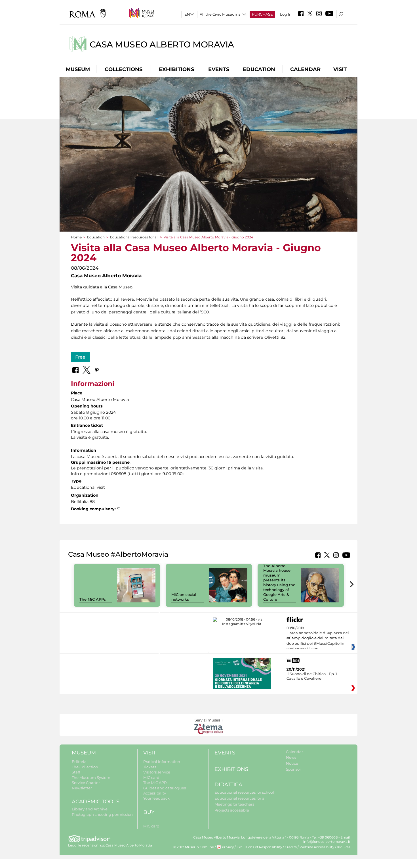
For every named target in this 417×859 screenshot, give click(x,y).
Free (80, 357)
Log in (286, 14)
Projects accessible (231, 810)
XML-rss (343, 847)
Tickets (149, 767)
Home (76, 237)
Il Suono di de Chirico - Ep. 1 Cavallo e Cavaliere (312, 676)
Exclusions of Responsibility (259, 847)
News (291, 757)
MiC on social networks (183, 597)
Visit (340, 69)
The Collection (85, 767)
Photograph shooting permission (102, 814)
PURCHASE (262, 14)
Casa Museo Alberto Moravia (162, 44)
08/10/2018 (318, 638)
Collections (123, 69)
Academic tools (95, 801)
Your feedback (156, 798)
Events (218, 69)
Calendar (305, 69)
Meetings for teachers (234, 804)
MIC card (151, 777)
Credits (291, 847)
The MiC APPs (92, 599)
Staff (76, 772)
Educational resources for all (134, 237)
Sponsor (293, 769)
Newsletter (82, 788)
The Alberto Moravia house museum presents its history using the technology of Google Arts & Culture (279, 582)
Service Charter (86, 782)
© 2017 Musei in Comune (193, 847)
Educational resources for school (244, 792)
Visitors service (156, 772)
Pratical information (161, 761)
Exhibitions (176, 69)
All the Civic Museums (220, 14)
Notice (292, 763)
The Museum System (91, 777)
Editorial (80, 761)
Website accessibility (317, 847)
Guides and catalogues (164, 788)
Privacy (228, 847)
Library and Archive (90, 809)
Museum (78, 69)
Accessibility (154, 793)
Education (259, 69)
